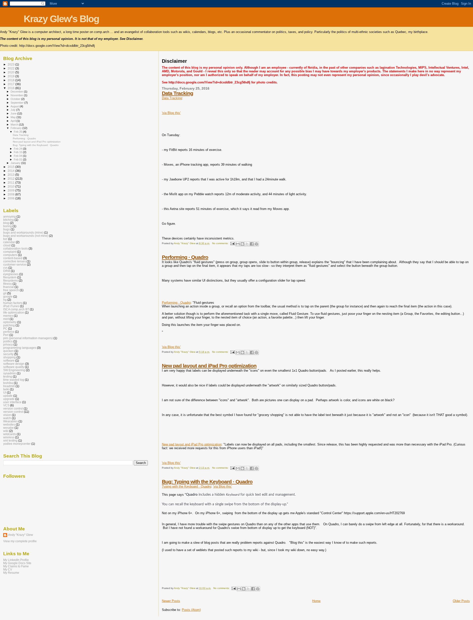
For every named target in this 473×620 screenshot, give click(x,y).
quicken (8, 350)
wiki (5, 430)
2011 (11, 182)
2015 (11, 166)
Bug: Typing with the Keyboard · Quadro (207, 481)
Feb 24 (18, 148)
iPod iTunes (11, 306)
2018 (11, 80)
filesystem (10, 277)
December (17, 91)
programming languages (19, 347)
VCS (6, 405)
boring (7, 226)
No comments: (220, 243)
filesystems (10, 280)
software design (13, 363)
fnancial (8, 286)
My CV (7, 569)
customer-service (14, 264)
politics (8, 341)
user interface (12, 402)
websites (9, 424)
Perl (6, 334)
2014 (11, 170)
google (8, 296)
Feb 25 (18, 131)
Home (316, 601)
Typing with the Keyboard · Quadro (186, 486)
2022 (11, 68)
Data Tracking (177, 93)
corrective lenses (14, 261)
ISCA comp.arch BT (16, 309)
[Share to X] (247, 243)
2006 (11, 198)
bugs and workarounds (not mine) (25, 235)
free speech (11, 290)
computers (10, 254)
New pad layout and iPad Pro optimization (209, 365)
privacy (8, 344)
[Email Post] (232, 243)
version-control (13, 411)
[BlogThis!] (242, 243)
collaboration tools (15, 248)
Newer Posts (171, 601)
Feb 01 (18, 159)
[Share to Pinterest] (256, 243)
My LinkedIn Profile (16, 559)
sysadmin (9, 373)
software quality (13, 366)
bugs (6, 229)
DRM (6, 270)
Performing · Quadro (185, 257)
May (14, 117)
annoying (9, 216)
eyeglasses (10, 274)
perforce (8, 331)
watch (7, 418)
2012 (11, 178)
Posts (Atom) (191, 610)
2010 (11, 186)
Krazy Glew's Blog (61, 19)
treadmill (9, 386)
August (15, 106)
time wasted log (13, 379)
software (9, 360)
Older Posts (461, 601)
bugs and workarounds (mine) (23, 232)
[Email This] (237, 243)
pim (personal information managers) (28, 338)
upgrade (9, 398)
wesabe (8, 427)
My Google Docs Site (17, 563)
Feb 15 (18, 152)
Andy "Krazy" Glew (20, 535)
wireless (8, 437)
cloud (7, 245)
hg (5, 299)
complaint (9, 251)
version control (13, 408)
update (8, 395)
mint (6, 318)
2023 (11, 64)
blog (6, 222)
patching (9, 325)
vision (7, 414)
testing (7, 376)
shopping (9, 357)
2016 (11, 88)
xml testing (10, 440)
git (4, 293)
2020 (11, 72)
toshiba (8, 382)
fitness (7, 283)
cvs (5, 267)
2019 (11, 76)
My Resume (11, 572)
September (17, 102)
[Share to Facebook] (251, 243)
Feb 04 (18, 155)
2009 (11, 190)
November (17, 95)
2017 (11, 84)
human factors (12, 302)
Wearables (10, 421)
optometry (10, 322)
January (16, 162)
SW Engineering (14, 370)
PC (5, 328)
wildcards (9, 434)
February (16, 128)
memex (8, 315)
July (13, 109)
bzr (5, 238)
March (15, 124)
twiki (6, 389)
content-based (12, 258)
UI (4, 392)
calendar (9, 242)
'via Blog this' (171, 113)
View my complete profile (20, 541)
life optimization (13, 312)
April (14, 120)
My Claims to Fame (16, 566)
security (8, 354)
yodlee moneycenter (17, 443)
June (14, 113)
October (16, 98)
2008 (11, 194)
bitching (8, 219)
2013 (11, 174)
